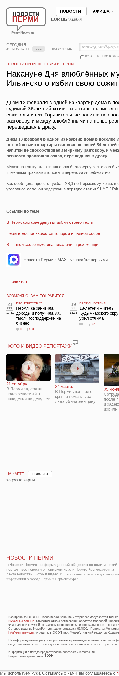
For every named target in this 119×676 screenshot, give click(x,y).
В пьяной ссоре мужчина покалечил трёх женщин (53, 244)
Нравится (18, 281)
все (39, 48)
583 (31, 329)
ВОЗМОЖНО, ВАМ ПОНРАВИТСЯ (35, 296)
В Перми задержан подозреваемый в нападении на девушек (28, 391)
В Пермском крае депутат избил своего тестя (49, 222)
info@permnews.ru (21, 632)
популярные (62, 48)
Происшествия (29, 303)
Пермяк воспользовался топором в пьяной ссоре (53, 233)
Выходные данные (21, 620)
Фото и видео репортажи (39, 346)
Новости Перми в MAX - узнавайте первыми (66, 259)
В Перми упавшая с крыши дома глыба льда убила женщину (75, 394)
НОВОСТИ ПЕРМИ (29, 558)
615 (94, 324)
